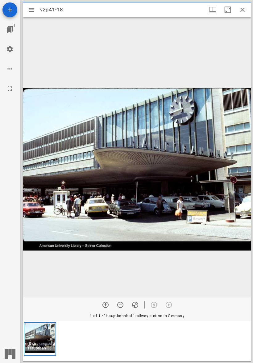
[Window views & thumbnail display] (212, 9)
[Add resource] (9, 9)
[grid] (137, 341)
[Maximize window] (227, 9)
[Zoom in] (105, 304)
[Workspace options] (9, 69)
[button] (40, 339)
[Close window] (242, 9)
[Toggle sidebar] (31, 9)
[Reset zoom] (135, 304)
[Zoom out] (120, 304)
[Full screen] (9, 88)
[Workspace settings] (9, 49)
